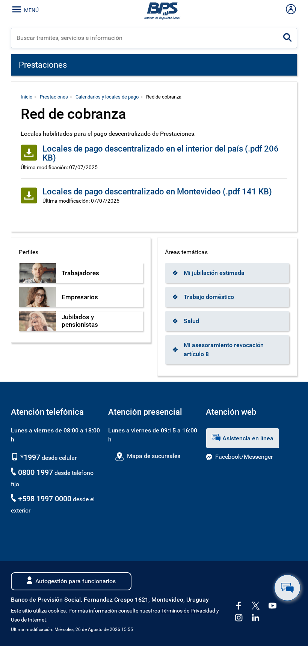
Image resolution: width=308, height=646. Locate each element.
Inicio (26, 97)
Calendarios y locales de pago (107, 97)
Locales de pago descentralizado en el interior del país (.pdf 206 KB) (160, 153)
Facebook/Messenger (244, 456)
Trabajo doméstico (209, 296)
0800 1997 (35, 472)
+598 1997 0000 (44, 498)
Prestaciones (54, 97)
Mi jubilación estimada (214, 272)
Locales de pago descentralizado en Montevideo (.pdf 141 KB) (157, 191)
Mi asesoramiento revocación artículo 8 (224, 349)
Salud (191, 321)
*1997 (29, 457)
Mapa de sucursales (153, 455)
